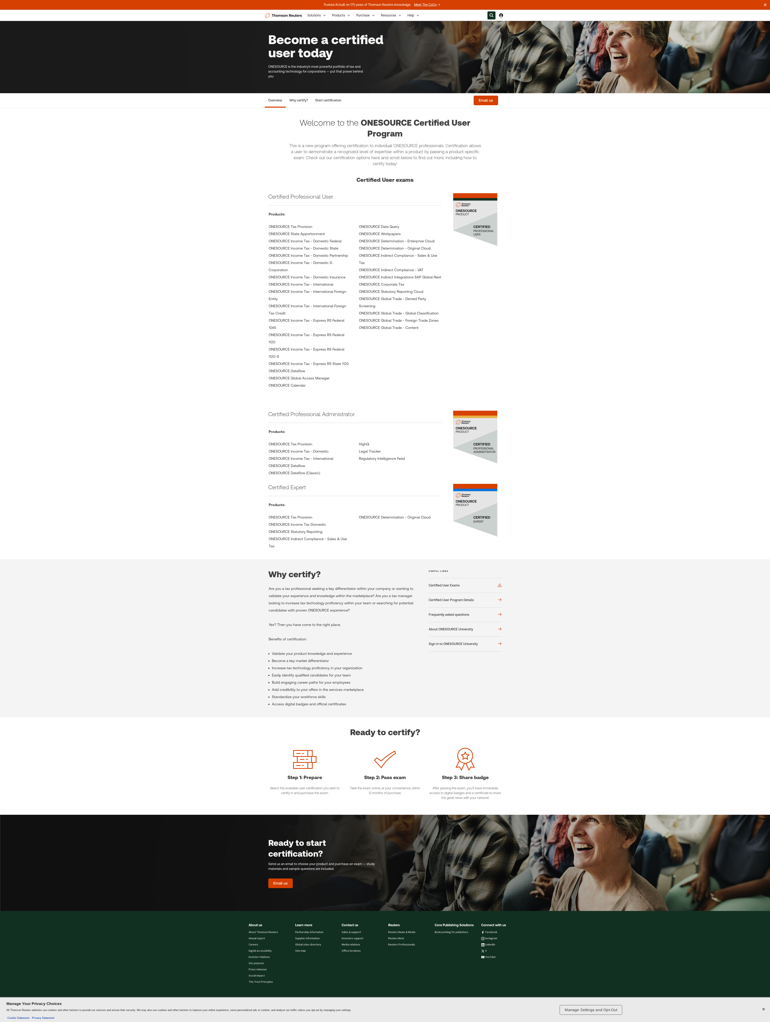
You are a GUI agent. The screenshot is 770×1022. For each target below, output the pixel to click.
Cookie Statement (18, 1017)
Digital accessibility (260, 951)
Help (410, 15)
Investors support (352, 938)
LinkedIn (490, 944)
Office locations (351, 951)
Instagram (491, 938)
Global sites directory (308, 944)
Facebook (491, 932)
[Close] (763, 1009)
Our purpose (256, 963)
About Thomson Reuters (263, 932)
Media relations (351, 944)
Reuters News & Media (401, 932)
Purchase (363, 15)
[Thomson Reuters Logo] (284, 15)
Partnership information (309, 932)
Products (338, 15)
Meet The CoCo (425, 5)
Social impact (257, 976)
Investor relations (259, 957)
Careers (253, 944)
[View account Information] (501, 15)
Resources (388, 15)
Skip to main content (18, 13)
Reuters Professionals (401, 944)
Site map (300, 951)
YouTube (490, 957)
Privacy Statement (42, 1017)
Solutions (314, 15)
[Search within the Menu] (491, 15)
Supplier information (307, 938)
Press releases (258, 969)
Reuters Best (396, 938)
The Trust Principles (261, 982)
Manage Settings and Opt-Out (591, 1010)
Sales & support (351, 932)
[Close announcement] (765, 4)
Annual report (257, 938)
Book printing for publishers (451, 932)
